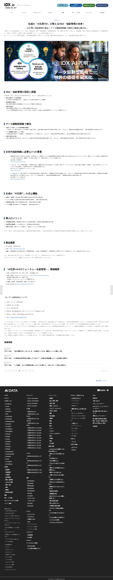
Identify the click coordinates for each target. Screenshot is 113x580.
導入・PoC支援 (8, 498)
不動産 (51, 438)
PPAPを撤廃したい (54, 460)
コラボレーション (9, 549)
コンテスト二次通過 (32, 529)
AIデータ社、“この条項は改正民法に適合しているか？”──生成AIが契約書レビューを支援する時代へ (36, 358)
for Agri (7, 459)
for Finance (8, 446)
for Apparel (8, 456)
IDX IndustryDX (31, 490)
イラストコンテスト (32, 524)
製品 (27, 478)
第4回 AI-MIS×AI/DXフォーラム (34, 470)
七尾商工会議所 (31, 501)
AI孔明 (28, 408)
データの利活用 (9, 541)
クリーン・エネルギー (55, 433)
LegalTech (29, 532)
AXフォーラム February (33, 400)
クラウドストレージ (76, 426)
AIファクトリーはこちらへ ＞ (25, 5)
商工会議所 (52, 416)
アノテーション (31, 514)
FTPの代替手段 (8, 567)
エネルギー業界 (9, 482)
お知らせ (56, 20)
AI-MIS (28, 453)
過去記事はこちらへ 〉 (102, 380)
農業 (51, 413)
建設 (51, 421)
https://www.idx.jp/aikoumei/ (18, 162)
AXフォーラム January (32, 398)
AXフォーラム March (32, 403)
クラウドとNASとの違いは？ (12, 539)
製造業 (51, 398)
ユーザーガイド (75, 403)
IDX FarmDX (30, 506)
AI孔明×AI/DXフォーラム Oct (34, 442)
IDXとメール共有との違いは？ (12, 516)
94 (16, 370)
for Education (8, 419)
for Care (7, 406)
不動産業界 (8, 472)
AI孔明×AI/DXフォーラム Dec (34, 447)
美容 (51, 436)
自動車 (51, 418)
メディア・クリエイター (55, 408)
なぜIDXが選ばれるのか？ (11, 511)
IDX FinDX (29, 493)
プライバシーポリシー (98, 403)
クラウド (7, 547)
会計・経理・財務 (54, 400)
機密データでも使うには (55, 472)
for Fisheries (8, 411)
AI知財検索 (30, 535)
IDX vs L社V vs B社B (9, 513)
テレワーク (74, 431)
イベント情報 (7, 503)
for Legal (7, 439)
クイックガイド (75, 400)
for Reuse (7, 444)
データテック (30, 516)
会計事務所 (8, 477)
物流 (51, 441)
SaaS (28, 521)
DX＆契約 (29, 537)
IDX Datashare (30, 480)
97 (26, 370)
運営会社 (95, 398)
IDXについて (7, 509)
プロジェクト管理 (9, 562)
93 (12, 370)
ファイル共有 (8, 557)
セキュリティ (8, 552)
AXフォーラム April (32, 406)
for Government (9, 451)
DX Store (74, 450)
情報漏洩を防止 (53, 493)
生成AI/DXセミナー (31, 411)
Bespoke (28, 540)
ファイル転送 (8, 559)
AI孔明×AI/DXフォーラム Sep (34, 440)
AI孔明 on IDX (8, 401)
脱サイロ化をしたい (54, 503)
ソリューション (53, 395)
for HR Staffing (8, 431)
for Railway (8, 441)
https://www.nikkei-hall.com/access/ (39, 275)
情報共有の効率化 (54, 491)
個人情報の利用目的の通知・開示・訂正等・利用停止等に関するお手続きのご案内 (100, 421)
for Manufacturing (9, 421)
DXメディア (74, 447)
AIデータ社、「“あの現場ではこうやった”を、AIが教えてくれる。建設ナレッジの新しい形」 (33, 351)
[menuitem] (10, 12)
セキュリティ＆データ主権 (11, 500)
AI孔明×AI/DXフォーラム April (34, 427)
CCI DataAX (30, 495)
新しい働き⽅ (75, 428)
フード (51, 428)
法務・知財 (52, 403)
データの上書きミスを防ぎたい (57, 517)
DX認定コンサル (31, 519)
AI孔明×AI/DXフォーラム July (34, 435)
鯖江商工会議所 (9, 492)
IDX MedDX (30, 485)
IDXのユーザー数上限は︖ (78, 413)
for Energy (7, 434)
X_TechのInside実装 (31, 543)
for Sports (7, 436)
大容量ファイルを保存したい (56, 479)
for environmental (9, 454)
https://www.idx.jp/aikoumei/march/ (24, 284)
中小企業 (52, 443)
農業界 (7, 489)
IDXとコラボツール (9, 532)
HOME (6, 395)
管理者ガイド (75, 406)
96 (22, 370)
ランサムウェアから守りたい (56, 522)
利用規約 (95, 426)
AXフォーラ (29, 395)
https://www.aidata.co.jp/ (19, 317)
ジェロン (52, 431)
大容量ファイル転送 (10, 554)
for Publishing (8, 429)
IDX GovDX (29, 503)
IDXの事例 (74, 436)
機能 (5, 495)
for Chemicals (8, 416)
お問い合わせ (96, 401)
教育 (51, 423)
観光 (51, 426)
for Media (7, 449)
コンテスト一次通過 (32, 526)
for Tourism (8, 426)
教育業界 (7, 469)
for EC (6, 414)
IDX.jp (94, 395)
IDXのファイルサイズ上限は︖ (79, 416)
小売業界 (7, 474)
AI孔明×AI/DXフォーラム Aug (34, 437)
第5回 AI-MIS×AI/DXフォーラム (34, 472)
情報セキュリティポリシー (100, 416)
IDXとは (6, 398)
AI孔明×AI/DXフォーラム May (34, 430)
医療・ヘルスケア (54, 406)
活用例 (6, 467)
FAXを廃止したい (54, 458)
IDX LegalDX (30, 483)
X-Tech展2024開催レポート (33, 548)
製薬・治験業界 (9, 479)
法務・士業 (8, 484)
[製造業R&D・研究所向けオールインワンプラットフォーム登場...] (1, 290)
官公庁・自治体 (53, 411)
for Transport (8, 461)
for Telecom (8, 404)
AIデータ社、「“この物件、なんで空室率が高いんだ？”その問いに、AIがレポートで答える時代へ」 (35, 365)
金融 (6, 487)
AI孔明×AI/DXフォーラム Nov (34, 445)
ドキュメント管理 (9, 564)
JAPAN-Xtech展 (31, 546)
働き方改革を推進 (54, 500)
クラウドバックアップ (10, 569)
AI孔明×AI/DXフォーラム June (34, 433)
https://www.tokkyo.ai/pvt (17, 179)
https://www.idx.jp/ (16, 170)
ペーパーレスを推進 (54, 520)
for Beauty (7, 409)
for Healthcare (8, 464)
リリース (74, 441)
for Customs (8, 424)
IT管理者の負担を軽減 (55, 505)
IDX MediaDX (30, 488)
